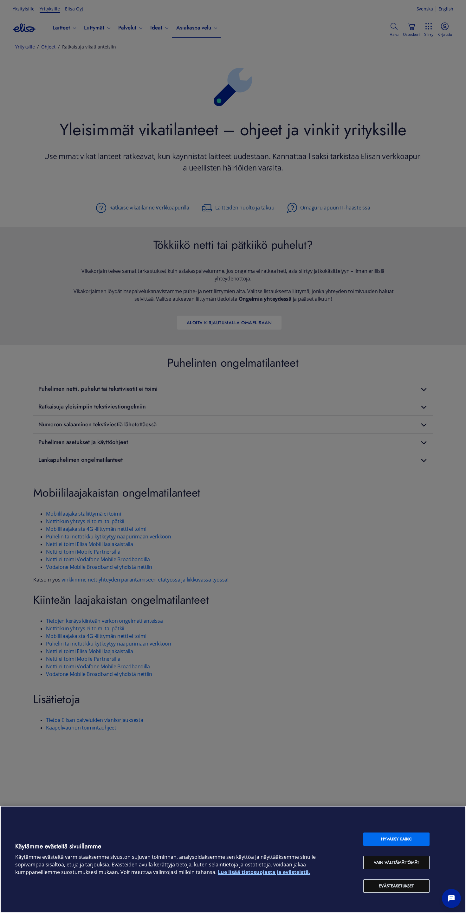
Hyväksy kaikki (396, 839)
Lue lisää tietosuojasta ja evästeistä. (264, 872)
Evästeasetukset (396, 886)
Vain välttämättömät (396, 862)
